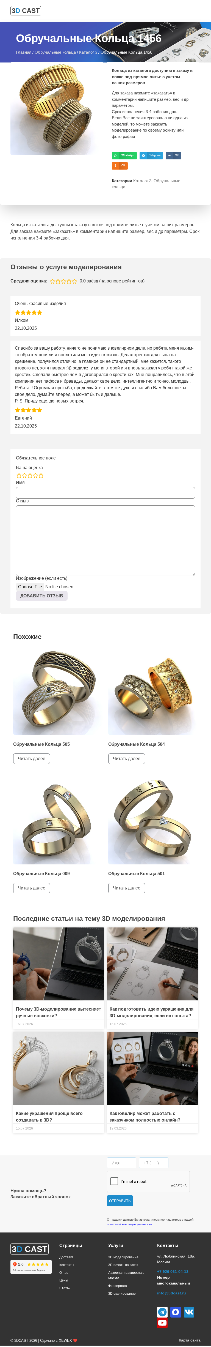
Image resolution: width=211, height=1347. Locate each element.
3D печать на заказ (123, 1265)
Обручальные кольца (55, 52)
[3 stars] (30, 475)
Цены (63, 1280)
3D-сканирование (122, 1294)
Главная (23, 52)
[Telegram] (162, 1312)
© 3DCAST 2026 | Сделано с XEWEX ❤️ (43, 1340)
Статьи (65, 1288)
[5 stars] (41, 475)
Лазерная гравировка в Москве (126, 1275)
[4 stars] (35, 475)
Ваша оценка (29, 468)
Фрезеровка (117, 1286)
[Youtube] (162, 1323)
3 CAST (26, 10)
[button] (124, 155)
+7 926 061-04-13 (172, 1271)
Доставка (66, 1257)
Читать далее (31, 758)
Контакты (66, 1265)
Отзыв (22, 501)
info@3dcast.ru (171, 1293)
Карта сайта (190, 1340)
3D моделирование (123, 1257)
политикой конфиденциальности (129, 1224)
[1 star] (19, 475)
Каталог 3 (88, 52)
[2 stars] (24, 475)
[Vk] (189, 1312)
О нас (63, 1273)
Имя (20, 482)
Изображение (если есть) (41, 578)
